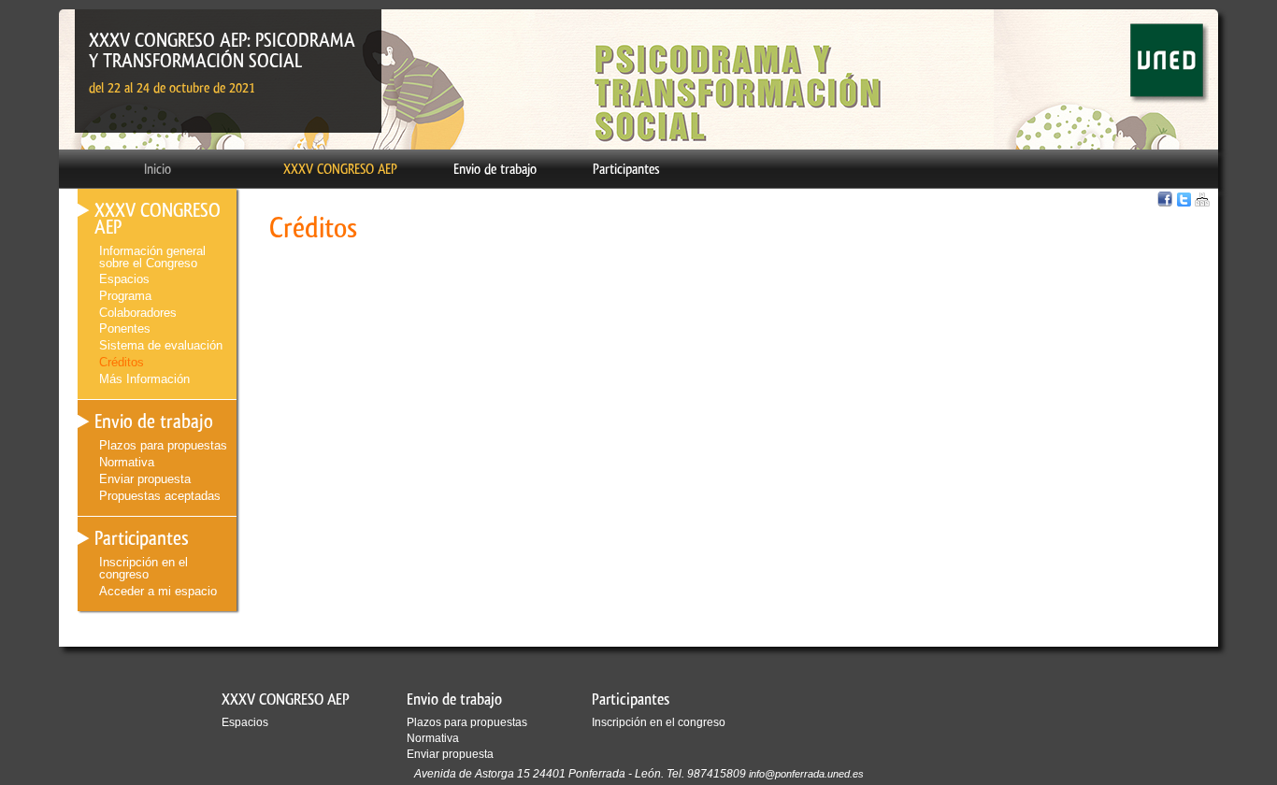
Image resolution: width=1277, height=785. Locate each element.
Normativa (126, 462)
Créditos (121, 362)
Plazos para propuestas (163, 445)
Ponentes (125, 328)
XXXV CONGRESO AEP (340, 169)
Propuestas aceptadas (160, 496)
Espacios (124, 279)
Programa (125, 296)
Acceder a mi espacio (158, 591)
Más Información (144, 379)
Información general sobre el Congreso (152, 257)
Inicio (157, 169)
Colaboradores (138, 313)
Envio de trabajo (495, 169)
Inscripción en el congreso (143, 568)
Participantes (626, 169)
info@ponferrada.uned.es (806, 773)
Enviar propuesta (145, 479)
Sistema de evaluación (160, 345)
